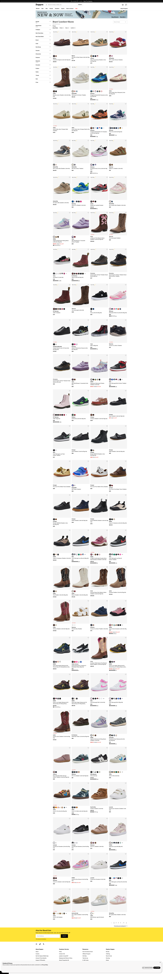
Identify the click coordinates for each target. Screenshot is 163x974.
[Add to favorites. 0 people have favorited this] (70, 32)
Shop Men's (122, 17)
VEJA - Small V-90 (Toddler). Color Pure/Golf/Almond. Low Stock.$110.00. (62, 904)
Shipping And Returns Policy (65, 958)
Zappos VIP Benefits (40, 960)
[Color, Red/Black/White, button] (75, 662)
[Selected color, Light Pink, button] (110, 309)
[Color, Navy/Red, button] (112, 309)
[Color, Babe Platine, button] (62, 807)
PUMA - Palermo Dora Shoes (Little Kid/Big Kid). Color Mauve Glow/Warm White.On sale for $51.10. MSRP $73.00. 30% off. (81, 869)
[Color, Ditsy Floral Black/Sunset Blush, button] (62, 274)
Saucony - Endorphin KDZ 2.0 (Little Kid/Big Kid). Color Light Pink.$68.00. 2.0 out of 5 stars (118, 300)
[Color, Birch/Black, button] (58, 554)
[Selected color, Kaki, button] (91, 56)
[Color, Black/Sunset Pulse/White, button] (120, 380)
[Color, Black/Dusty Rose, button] (75, 274)
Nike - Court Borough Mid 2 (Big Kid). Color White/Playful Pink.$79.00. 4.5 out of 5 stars (118, 690)
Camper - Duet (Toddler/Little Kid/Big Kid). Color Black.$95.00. (81, 441)
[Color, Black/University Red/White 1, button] (97, 699)
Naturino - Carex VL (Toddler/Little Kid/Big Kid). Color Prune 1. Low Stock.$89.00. (62, 869)
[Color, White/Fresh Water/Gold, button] (120, 843)
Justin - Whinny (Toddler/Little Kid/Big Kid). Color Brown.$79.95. (62, 617)
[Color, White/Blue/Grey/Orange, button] (93, 309)
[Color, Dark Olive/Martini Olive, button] (56, 237)
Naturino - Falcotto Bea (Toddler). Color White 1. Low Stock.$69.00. (81, 617)
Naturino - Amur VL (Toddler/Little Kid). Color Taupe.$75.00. (99, 834)
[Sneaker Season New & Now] (81, 14)
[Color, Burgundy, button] (112, 485)
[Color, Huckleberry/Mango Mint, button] (56, 662)
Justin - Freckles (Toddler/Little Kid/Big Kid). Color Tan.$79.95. (118, 582)
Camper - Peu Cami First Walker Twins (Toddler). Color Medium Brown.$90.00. (118, 476)
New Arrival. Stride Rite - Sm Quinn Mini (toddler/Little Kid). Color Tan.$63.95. (62, 192)
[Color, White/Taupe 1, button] (75, 772)
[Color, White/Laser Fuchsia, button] (120, 554)
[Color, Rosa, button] (97, 56)
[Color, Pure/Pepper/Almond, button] (118, 772)
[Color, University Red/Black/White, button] (116, 380)
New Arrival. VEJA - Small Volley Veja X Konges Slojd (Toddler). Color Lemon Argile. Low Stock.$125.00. (62, 120)
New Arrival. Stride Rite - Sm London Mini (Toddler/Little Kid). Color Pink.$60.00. (118, 192)
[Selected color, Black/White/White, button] (73, 662)
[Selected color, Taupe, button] (91, 843)
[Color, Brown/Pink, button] (93, 91)
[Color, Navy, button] (56, 519)
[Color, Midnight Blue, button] (56, 56)
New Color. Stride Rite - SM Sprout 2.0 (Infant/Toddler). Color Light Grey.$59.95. (81, 83)
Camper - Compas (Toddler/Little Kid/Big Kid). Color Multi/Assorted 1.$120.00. (99, 406)
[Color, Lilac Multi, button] (75, 485)
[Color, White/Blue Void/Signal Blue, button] (120, 699)
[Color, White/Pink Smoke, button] (77, 554)
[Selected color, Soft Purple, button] (73, 237)
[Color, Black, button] (114, 128)
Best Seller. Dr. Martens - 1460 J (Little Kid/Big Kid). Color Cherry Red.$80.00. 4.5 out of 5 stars (81, 264)
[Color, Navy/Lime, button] (112, 128)
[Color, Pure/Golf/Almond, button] (116, 772)
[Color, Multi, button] (118, 309)
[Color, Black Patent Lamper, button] (79, 274)
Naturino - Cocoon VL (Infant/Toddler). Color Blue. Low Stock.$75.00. (118, 335)
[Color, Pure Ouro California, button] (56, 807)
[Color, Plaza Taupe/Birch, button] (97, 380)
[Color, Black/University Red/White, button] (75, 554)
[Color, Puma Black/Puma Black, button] (118, 843)
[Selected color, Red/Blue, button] (91, 201)
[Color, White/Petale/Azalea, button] (62, 913)
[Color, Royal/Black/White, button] (81, 662)
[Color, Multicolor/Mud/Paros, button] (77, 807)
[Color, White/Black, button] (56, 843)
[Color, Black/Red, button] (120, 128)
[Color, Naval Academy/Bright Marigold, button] (60, 662)
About (37, 951)
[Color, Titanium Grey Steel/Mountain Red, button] (114, 735)
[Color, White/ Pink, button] (56, 165)
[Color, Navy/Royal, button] (93, 165)
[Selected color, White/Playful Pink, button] (91, 699)
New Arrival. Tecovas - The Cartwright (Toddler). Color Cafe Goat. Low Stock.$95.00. (118, 228)
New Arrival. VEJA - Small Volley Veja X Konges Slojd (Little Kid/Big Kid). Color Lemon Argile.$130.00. (81, 120)
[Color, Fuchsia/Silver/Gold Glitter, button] (77, 274)
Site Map (85, 956)
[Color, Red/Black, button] (75, 415)
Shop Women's (115, 17)
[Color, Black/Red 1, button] (93, 201)
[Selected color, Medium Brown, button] (110, 485)
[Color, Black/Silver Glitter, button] (83, 274)
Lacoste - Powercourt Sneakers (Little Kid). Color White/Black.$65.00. (99, 869)
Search (80, 4)
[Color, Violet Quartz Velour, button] (118, 625)
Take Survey (85, 958)
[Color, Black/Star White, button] (97, 554)
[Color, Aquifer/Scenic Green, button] (114, 625)
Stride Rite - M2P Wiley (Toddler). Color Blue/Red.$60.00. (81, 476)
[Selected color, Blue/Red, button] (73, 485)
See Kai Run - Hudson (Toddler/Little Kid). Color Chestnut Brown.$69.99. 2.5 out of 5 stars (99, 798)
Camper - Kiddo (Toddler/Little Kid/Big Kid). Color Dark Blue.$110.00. (81, 510)
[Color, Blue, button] (77, 91)
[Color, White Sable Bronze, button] (56, 913)
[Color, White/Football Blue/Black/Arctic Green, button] (114, 380)
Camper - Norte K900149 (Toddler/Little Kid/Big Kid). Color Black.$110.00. (99, 510)
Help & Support (124, 8)
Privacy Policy (45, 964)
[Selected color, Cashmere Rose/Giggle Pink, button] (110, 625)
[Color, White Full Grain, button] (56, 344)
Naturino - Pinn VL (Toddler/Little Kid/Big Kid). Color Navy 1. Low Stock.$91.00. (81, 763)
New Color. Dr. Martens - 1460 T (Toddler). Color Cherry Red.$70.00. (62, 300)
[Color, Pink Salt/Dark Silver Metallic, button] (93, 772)
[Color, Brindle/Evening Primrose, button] (112, 519)
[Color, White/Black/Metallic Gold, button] (79, 662)
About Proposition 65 (64, 960)
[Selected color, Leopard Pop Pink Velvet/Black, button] (54, 274)
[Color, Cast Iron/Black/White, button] (116, 843)
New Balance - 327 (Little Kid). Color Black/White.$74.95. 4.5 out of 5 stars (99, 763)
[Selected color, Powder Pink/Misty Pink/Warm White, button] (110, 843)
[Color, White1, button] (73, 625)
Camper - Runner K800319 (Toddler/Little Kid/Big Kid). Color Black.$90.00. (62, 510)
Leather (72, 27)
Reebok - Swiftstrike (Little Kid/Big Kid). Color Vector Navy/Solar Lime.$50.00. (81, 406)
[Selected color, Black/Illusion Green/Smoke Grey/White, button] (54, 450)
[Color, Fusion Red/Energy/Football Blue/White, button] (114, 878)
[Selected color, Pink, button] (110, 201)
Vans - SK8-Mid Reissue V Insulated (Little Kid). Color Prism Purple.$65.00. (81, 370)
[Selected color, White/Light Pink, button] (54, 843)
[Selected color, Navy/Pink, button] (110, 128)
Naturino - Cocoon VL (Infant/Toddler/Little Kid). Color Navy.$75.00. (99, 617)
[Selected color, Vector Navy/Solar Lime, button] (73, 415)
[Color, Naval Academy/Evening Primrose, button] (77, 699)
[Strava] (43, 944)
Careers (37, 953)
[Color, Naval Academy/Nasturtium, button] (58, 662)
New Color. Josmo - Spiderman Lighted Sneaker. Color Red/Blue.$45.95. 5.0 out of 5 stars (99, 192)
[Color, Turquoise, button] (116, 309)
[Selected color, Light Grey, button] (73, 91)
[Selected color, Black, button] (91, 450)
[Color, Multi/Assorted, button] (93, 415)
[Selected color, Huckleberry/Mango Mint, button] (73, 699)
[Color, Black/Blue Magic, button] (112, 735)
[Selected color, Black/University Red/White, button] (110, 380)
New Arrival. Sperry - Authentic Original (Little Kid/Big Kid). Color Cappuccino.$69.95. (62, 47)
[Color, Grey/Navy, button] (116, 128)
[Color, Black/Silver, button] (56, 415)
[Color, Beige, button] (93, 56)
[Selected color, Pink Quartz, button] (54, 415)
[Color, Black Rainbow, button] (81, 274)
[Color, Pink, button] (75, 91)
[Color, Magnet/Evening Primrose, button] (112, 662)
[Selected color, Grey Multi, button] (54, 165)
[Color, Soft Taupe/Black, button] (116, 735)
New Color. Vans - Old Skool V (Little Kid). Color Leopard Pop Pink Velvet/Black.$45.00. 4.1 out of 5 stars (62, 264)
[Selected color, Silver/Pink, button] (91, 165)
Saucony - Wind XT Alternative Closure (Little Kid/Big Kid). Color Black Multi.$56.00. (81, 335)
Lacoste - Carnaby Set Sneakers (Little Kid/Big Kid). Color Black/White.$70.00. (81, 834)
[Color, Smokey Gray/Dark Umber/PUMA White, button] (112, 843)
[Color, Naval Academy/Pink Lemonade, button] (114, 662)
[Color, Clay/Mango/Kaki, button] (114, 772)
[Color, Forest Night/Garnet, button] (93, 380)
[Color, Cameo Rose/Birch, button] (114, 519)
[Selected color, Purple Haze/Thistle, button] (54, 237)
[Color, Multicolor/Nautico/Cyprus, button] (75, 807)
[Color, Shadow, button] (56, 91)
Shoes (61, 27)
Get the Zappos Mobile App (42, 956)
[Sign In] (122, 4)
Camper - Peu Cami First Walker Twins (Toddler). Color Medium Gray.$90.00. (99, 476)
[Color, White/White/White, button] (102, 699)
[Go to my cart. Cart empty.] (126, 4)
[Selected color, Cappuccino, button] (54, 56)
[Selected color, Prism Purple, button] (73, 380)
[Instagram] (36, 944)
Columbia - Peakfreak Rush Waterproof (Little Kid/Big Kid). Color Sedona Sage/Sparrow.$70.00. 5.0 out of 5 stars (118, 727)
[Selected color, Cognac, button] (54, 591)
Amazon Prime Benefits (41, 958)
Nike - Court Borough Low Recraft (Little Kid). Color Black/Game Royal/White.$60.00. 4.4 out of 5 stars (118, 869)
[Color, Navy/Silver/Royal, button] (118, 128)
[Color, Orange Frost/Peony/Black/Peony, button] (81, 554)
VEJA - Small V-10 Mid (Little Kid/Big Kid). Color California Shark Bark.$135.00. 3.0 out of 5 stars (81, 798)
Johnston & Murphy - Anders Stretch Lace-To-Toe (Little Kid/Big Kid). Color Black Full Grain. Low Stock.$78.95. (62, 335)
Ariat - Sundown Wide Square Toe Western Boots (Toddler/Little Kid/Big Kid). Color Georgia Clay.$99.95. (99, 653)
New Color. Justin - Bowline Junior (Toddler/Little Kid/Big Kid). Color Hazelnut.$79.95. (62, 83)
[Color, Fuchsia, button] (81, 201)
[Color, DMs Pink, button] (62, 309)
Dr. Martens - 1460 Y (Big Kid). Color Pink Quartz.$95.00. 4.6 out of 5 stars (62, 406)
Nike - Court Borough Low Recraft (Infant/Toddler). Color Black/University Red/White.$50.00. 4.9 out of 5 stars (118, 546)
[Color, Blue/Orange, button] (97, 91)
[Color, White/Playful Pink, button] (118, 380)
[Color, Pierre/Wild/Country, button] (93, 913)
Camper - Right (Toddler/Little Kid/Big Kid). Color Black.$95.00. (118, 441)
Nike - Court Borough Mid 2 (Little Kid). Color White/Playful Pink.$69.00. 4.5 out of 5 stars (99, 690)
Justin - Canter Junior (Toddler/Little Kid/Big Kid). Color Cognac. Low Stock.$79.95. (62, 727)
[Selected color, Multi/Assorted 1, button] (91, 415)
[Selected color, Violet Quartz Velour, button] (91, 554)
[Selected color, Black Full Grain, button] (54, 344)
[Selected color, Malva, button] (54, 772)
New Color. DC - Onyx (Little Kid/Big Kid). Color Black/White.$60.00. (99, 300)
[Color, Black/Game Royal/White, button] (112, 554)
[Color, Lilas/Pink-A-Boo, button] (100, 554)
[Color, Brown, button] (56, 591)
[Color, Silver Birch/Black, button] (97, 772)
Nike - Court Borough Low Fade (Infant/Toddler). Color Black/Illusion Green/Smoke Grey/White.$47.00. (62, 441)
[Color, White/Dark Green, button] (77, 843)
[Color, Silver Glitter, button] (62, 415)
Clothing (108, 953)
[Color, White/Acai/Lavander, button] (120, 772)
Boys (66, 27)
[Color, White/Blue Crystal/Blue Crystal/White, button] (112, 380)
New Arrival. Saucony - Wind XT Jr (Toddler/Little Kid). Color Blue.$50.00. (81, 192)
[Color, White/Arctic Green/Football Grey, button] (56, 450)
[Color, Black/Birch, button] (100, 380)
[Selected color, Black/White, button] (91, 309)
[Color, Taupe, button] (93, 625)
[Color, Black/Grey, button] (120, 309)
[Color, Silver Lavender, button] (75, 165)
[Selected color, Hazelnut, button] (54, 91)
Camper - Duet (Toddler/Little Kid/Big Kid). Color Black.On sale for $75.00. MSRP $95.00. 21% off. (118, 406)
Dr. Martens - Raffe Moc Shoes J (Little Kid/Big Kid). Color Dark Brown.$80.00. (81, 727)
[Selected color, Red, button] (110, 56)
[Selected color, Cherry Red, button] (73, 274)
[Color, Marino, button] (95, 56)
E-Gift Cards (85, 960)
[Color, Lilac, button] (77, 344)
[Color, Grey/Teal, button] (93, 128)
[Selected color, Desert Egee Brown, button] (54, 807)
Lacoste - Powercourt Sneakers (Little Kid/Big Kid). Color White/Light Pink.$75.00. (62, 834)
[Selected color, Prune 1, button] (54, 878)
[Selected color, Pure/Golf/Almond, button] (54, 913)
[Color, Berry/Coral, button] (95, 91)
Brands (107, 951)
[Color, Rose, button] (112, 56)
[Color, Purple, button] (95, 165)
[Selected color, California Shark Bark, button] (73, 807)
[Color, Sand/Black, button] (100, 91)
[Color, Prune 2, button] (56, 878)
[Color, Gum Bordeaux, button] (75, 237)
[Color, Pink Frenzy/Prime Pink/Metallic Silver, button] (77, 662)
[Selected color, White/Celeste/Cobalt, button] (110, 772)
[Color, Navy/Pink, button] (95, 128)
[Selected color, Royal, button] (91, 91)
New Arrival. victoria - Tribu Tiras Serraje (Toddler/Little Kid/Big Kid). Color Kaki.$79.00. (99, 47)
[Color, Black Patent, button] (58, 415)
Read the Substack (87, 1)
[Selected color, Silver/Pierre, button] (91, 913)
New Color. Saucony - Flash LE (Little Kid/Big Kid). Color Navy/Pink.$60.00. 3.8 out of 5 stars (118, 120)
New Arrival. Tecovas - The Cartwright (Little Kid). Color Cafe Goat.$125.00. (81, 300)
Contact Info (62, 953)
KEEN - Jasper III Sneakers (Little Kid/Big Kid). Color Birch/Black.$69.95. (118, 510)
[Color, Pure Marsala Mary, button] (58, 807)
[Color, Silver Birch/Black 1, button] (95, 772)
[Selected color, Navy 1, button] (73, 772)
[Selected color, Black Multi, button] (73, 344)
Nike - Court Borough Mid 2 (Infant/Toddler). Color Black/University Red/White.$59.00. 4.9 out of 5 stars (118, 370)
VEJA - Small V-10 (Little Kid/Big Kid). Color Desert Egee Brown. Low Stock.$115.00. (62, 798)
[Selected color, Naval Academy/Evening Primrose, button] (54, 662)
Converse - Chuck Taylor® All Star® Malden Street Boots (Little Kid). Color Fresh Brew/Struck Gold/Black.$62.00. (62, 370)
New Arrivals (109, 956)
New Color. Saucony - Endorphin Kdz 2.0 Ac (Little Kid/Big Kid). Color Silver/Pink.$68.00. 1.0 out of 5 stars (99, 156)
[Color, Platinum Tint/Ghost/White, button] (100, 699)
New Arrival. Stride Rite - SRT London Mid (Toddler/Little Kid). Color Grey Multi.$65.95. (62, 156)
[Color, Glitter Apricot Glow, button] (58, 274)
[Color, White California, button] (64, 807)
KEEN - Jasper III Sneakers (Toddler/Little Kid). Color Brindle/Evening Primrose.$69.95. (62, 546)
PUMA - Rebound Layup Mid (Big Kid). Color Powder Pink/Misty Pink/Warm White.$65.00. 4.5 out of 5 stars (118, 834)
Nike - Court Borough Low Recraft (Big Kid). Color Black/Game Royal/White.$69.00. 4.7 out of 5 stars (81, 546)
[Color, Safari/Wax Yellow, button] (112, 625)
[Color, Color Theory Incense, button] (60, 274)
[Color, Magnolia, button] (93, 843)
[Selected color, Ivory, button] (73, 591)
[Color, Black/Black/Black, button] (116, 554)
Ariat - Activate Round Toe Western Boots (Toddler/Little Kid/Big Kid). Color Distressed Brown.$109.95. (99, 582)
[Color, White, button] (75, 843)
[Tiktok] (40, 944)
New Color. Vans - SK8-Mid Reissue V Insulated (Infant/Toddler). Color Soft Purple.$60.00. (81, 228)
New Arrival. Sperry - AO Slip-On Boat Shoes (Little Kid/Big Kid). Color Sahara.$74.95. (81, 47)
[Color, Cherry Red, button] (60, 415)
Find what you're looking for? (120, 926)
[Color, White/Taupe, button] (79, 772)
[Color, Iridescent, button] (75, 201)
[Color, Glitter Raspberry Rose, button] (64, 274)
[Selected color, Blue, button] (73, 201)
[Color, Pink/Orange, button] (114, 309)
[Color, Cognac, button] (56, 625)
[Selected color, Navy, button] (91, 625)
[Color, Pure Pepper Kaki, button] (60, 807)
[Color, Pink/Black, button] (102, 91)
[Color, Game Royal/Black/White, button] (83, 554)
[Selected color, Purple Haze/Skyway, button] (91, 380)
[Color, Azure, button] (112, 165)
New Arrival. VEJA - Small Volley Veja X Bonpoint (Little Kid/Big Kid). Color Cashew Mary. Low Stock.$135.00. (118, 83)
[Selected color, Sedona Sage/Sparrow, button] (110, 735)
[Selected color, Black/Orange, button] (91, 128)
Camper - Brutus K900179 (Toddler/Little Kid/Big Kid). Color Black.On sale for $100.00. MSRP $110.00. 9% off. (99, 441)
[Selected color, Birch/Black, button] (110, 519)
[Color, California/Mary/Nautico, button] (112, 772)
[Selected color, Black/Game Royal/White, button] (73, 554)
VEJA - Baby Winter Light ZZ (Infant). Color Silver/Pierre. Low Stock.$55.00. (99, 904)
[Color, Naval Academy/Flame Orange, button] (120, 625)
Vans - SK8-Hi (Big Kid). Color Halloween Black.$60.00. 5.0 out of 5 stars (99, 335)
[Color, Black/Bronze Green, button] (60, 699)
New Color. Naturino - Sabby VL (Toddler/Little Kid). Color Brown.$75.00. (118, 156)
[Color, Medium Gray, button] (93, 450)
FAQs (60, 951)
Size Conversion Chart (88, 951)
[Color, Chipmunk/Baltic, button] (95, 380)
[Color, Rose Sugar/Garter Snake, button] (100, 772)
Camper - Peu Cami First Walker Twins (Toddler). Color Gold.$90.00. (62, 476)
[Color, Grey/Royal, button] (102, 128)
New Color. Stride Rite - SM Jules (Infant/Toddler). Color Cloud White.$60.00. (81, 156)
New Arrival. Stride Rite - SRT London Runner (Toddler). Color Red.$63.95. (118, 47)
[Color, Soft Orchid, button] (56, 274)
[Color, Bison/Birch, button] (95, 554)
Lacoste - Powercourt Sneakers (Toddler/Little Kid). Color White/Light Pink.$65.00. (118, 798)
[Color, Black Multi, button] (79, 201)
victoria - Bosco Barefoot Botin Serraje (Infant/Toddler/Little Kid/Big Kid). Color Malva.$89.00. (62, 763)
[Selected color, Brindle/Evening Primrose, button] (54, 554)
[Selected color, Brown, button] (110, 165)
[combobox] (61, 4)
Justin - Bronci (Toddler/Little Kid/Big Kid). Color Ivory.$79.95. (81, 582)
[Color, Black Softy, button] (58, 309)
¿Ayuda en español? (63, 956)
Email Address (40, 936)
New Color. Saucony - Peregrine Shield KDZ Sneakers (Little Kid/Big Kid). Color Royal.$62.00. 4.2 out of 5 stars (99, 83)
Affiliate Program (86, 953)
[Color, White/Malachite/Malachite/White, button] (79, 554)
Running (108, 958)
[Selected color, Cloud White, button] (73, 165)
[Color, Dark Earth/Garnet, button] (58, 237)
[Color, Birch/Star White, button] (93, 554)
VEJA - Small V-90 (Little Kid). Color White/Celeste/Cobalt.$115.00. (118, 763)
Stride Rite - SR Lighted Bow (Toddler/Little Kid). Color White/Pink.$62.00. (118, 904)
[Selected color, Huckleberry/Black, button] (110, 662)
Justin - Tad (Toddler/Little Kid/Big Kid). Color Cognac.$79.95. (62, 582)
